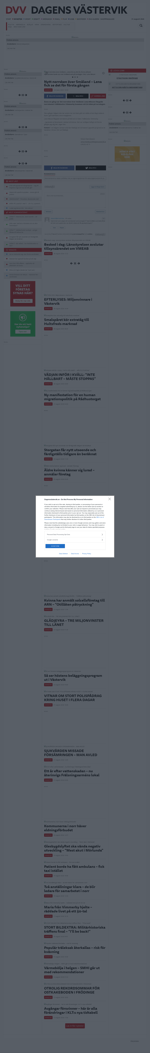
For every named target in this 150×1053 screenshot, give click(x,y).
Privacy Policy (86, 553)
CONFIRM (55, 546)
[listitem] (75, 534)
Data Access (75, 553)
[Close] (110, 500)
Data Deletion (63, 553)
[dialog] (75, 526)
